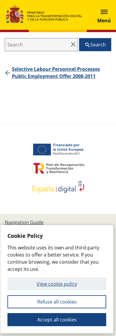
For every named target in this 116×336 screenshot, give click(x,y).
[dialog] (57, 279)
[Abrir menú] (104, 15)
